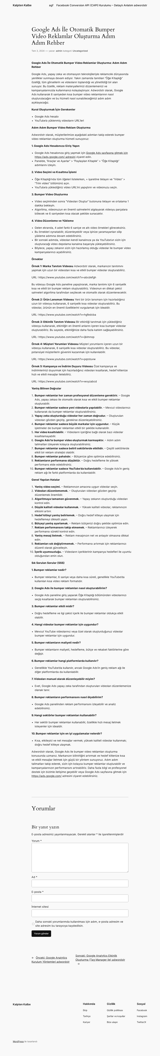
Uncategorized (80, 50)
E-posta (38, 891)
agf (51, 5)
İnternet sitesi (40, 906)
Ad (34, 877)
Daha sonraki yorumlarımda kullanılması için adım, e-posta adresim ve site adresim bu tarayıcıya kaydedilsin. (79, 923)
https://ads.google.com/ (47, 776)
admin (59, 50)
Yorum (37, 840)
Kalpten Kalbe (22, 5)
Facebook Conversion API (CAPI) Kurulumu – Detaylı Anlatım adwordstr (101, 5)
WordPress (18, 1041)
